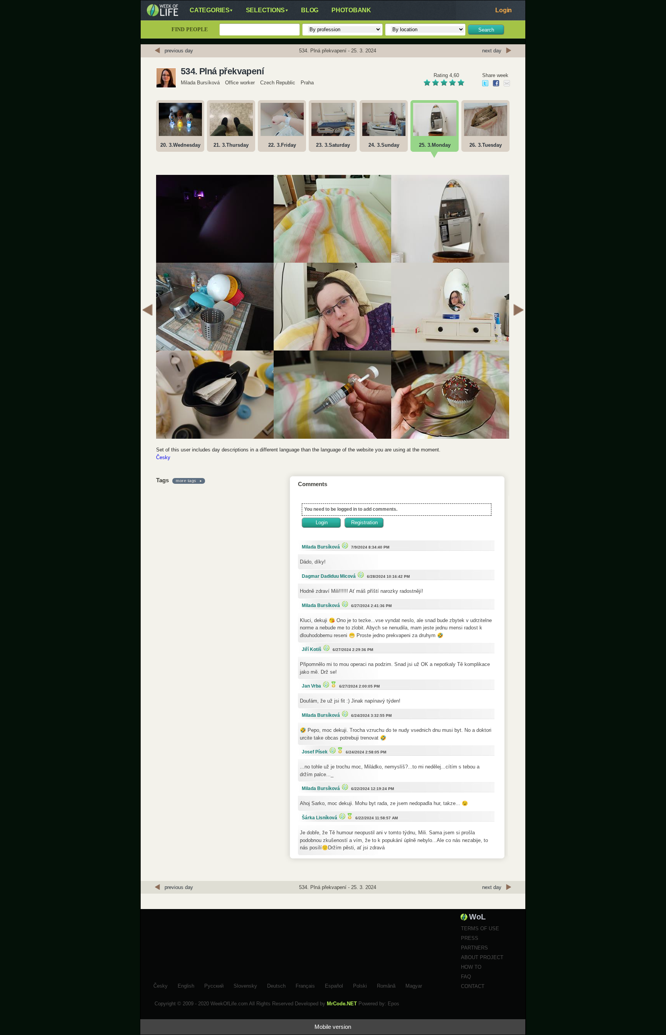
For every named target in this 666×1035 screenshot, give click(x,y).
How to (471, 967)
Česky (163, 457)
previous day (179, 51)
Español (334, 985)
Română (386, 985)
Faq (466, 977)
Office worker (240, 83)
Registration (364, 522)
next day (491, 51)
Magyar (413, 985)
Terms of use (480, 928)
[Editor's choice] (344, 545)
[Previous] (148, 311)
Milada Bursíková (200, 83)
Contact (472, 986)
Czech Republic (277, 83)
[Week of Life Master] (332, 684)
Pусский (214, 985)
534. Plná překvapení (222, 71)
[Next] (518, 311)
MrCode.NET (342, 1003)
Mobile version (332, 1026)
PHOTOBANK (351, 10)
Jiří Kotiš (311, 649)
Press (469, 938)
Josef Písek (315, 752)
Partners (474, 948)
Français (305, 985)
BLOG (309, 10)
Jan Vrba (311, 686)
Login (503, 10)
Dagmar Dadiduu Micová (329, 576)
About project (482, 957)
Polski (360, 985)
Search (486, 30)
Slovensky (245, 985)
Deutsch (276, 985)
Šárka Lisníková (319, 817)
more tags (186, 480)
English (186, 985)
